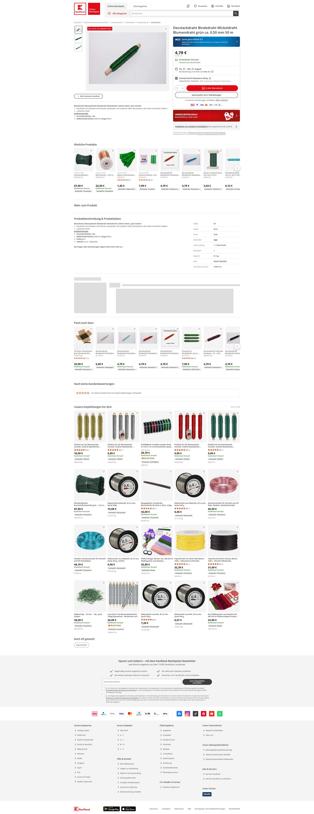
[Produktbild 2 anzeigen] (78, 38)
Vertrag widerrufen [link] (128, 778)
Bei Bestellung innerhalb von (196, 72)
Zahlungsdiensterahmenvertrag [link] (219, 750)
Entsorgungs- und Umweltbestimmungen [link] (210, 809)
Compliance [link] (166, 809)
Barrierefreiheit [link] (234, 809)
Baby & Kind (82, 749)
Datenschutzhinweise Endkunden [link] (219, 759)
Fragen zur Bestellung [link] (129, 768)
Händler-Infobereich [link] (171, 787)
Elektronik (81, 735)
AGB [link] (189, 809)
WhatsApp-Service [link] (170, 772)
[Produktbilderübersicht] (78, 58)
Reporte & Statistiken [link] (214, 730)
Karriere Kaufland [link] (213, 774)
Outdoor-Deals (83, 730)
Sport (79, 767)
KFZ (78, 772)
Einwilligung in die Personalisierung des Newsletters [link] (122, 698)
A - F (122, 735)
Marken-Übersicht (84, 781)
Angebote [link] (167, 730)
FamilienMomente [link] (170, 767)
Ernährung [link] (167, 763)
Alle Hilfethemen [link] (127, 764)
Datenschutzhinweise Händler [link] (218, 754)
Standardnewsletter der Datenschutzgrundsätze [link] (121, 690)
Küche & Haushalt (84, 744)
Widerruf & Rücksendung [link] (130, 773)
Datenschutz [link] (179, 809)
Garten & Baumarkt (85, 740)
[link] (140, 6)
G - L (122, 740)
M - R (122, 744)
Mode (79, 758)
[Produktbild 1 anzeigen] (78, 30)
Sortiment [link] (167, 744)
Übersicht (124, 730)
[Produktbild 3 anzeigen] (78, 47)
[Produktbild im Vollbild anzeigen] (127, 58)
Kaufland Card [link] (169, 740)
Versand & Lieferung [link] (128, 787)
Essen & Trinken (84, 777)
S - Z (122, 749)
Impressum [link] (153, 809)
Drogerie (80, 763)
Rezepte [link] (166, 749)
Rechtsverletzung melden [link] (130, 792)
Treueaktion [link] (168, 754)
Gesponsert (77, 173)
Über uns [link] (209, 735)
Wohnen (80, 754)
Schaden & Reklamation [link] (130, 782)
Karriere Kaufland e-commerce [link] (218, 779)
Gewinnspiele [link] (168, 758)
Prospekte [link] (167, 735)
